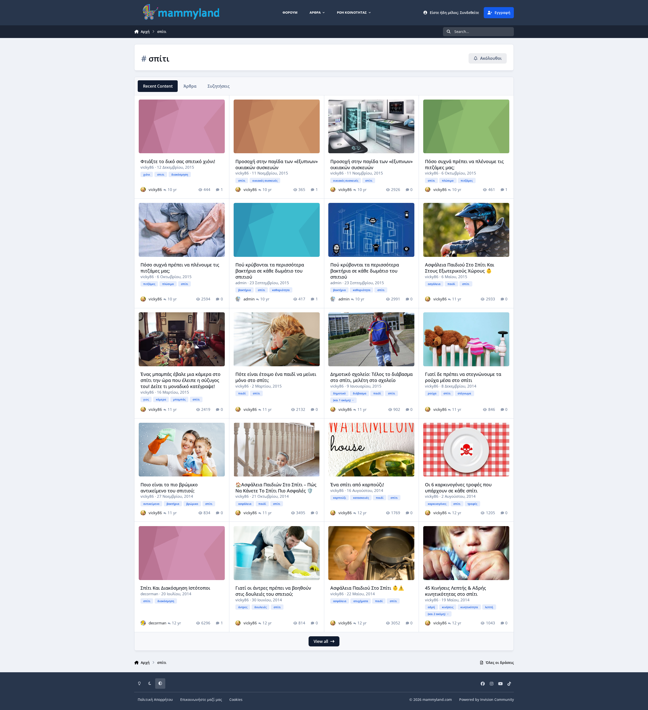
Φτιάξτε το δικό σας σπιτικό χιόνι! (177, 161)
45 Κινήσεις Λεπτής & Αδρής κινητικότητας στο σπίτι (455, 591)
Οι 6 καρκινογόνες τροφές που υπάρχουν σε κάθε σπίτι (458, 487)
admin (241, 282)
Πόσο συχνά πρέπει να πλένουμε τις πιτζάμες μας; (464, 164)
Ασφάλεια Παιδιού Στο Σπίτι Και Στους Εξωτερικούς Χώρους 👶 (459, 267)
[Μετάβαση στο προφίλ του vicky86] (143, 189)
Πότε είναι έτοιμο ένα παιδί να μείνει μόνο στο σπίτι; (275, 377)
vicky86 (147, 167)
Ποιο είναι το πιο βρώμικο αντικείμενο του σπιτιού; (169, 487)
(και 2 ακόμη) (436, 614)
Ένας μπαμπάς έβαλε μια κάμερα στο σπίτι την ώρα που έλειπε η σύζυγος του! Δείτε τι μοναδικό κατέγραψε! (180, 380)
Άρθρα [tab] (190, 86)
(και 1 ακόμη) (342, 400)
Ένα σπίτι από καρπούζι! (357, 484)
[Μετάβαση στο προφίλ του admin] (238, 299)
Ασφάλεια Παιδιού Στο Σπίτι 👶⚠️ (367, 588)
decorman (149, 593)
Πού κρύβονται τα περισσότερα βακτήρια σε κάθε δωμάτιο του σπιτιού (269, 270)
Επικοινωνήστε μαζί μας (201, 699)
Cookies (235, 699)
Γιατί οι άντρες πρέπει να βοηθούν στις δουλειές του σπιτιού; (273, 591)
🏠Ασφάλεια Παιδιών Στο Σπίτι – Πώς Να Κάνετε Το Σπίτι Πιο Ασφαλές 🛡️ (275, 487)
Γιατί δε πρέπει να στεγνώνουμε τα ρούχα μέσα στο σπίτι (463, 377)
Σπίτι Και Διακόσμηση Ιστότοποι (175, 588)
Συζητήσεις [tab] (219, 86)
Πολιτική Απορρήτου (155, 699)
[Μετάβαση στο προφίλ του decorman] (143, 623)
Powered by (486, 699)
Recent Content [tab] (158, 86)
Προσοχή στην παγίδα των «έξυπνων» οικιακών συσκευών (276, 164)
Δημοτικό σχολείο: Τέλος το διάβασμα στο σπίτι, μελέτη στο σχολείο (371, 377)
